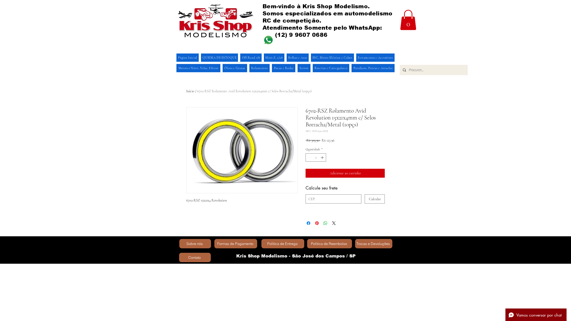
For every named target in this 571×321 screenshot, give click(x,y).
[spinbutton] (316, 157)
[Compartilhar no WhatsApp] (325, 223)
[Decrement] (309, 157)
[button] (408, 20)
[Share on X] (334, 223)
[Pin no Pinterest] (317, 223)
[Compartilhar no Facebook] (308, 223)
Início (190, 91)
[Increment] (322, 157)
